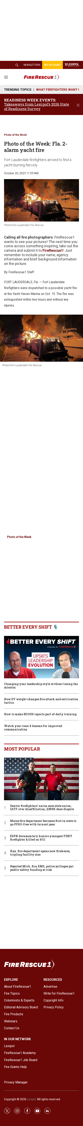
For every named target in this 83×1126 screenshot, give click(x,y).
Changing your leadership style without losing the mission (41, 685)
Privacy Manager (16, 1082)
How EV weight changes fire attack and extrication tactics (41, 701)
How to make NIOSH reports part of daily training (40, 714)
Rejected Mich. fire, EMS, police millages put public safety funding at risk (42, 868)
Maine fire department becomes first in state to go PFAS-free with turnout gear (43, 822)
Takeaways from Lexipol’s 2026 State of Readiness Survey (36, 106)
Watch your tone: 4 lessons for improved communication (33, 727)
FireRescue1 (53, 250)
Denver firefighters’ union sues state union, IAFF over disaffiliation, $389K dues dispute (42, 807)
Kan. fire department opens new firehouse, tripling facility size (40, 853)
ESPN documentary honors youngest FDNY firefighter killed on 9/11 (41, 838)
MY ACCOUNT (52, 64)
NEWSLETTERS (32, 64)
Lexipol (31, 1099)
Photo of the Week (15, 134)
